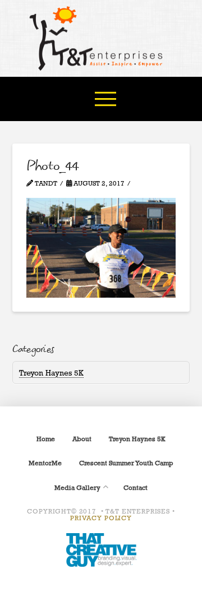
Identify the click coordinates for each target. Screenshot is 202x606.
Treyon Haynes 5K (51, 372)
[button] (105, 98)
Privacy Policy (101, 518)
